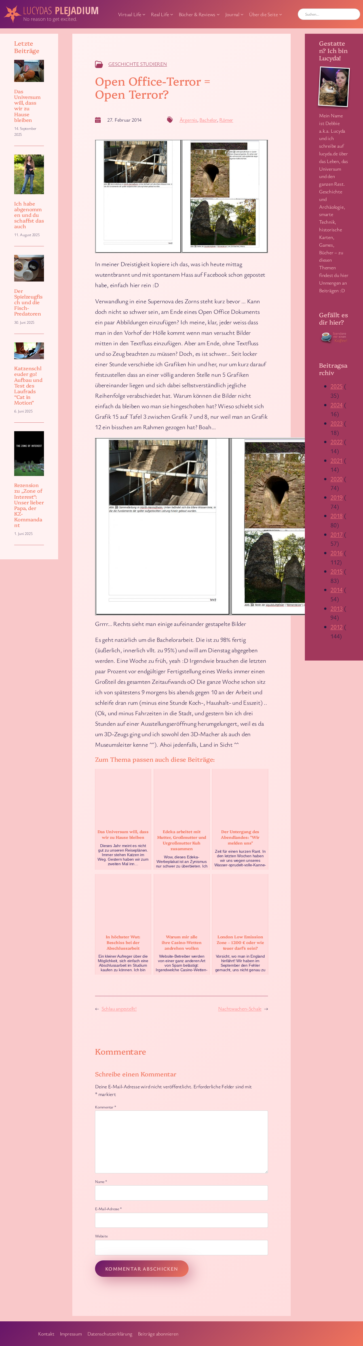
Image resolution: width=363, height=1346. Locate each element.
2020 (336, 479)
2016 (336, 553)
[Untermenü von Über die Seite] (280, 14)
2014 (336, 589)
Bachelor (208, 119)
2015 (336, 571)
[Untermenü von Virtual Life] (143, 14)
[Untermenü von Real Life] (171, 14)
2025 (336, 386)
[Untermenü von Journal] (242, 14)
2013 (336, 608)
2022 (336, 441)
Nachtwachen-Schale (239, 1008)
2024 (336, 405)
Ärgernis (188, 119)
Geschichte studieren (137, 63)
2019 (336, 497)
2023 (336, 423)
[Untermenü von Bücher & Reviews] (218, 14)
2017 (336, 534)
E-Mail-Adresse (108, 1208)
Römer (226, 119)
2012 (336, 627)
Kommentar (105, 1107)
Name (101, 1181)
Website (101, 1236)
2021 (336, 460)
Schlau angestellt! (119, 1008)
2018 (336, 515)
